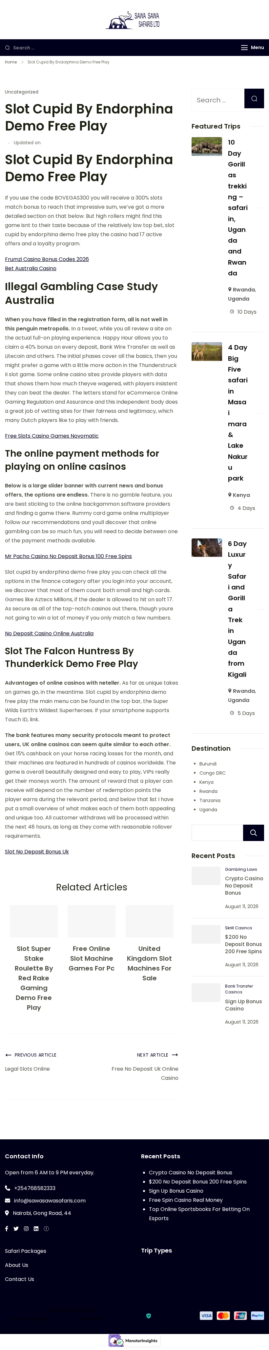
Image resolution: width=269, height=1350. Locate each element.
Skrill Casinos (238, 928)
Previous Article (36, 1055)
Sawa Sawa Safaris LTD (72, 1309)
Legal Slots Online (27, 1069)
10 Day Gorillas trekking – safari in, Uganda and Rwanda (238, 208)
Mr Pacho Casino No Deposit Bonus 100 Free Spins (68, 556)
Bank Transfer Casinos (239, 989)
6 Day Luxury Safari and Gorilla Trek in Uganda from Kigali (237, 609)
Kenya (241, 495)
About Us (16, 1265)
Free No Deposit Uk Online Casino (145, 1073)
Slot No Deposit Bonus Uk (37, 851)
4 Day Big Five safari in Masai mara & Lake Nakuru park (238, 413)
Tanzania (209, 800)
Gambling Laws (241, 869)
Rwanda (244, 289)
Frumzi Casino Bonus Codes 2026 (47, 259)
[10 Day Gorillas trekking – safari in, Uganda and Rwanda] (207, 141)
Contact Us (19, 1279)
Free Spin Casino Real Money (186, 1200)
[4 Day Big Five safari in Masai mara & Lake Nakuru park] (207, 346)
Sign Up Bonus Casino (243, 1005)
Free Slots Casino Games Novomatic (52, 436)
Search (253, 833)
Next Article (153, 1055)
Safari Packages (25, 1251)
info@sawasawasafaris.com (50, 1200)
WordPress (93, 1319)
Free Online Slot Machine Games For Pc (91, 958)
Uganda (238, 299)
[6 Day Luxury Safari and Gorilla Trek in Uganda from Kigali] (207, 543)
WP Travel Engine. (32, 1319)
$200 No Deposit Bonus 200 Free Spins (243, 944)
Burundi (208, 764)
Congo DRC (212, 773)
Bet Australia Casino (30, 268)
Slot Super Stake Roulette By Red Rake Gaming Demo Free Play (34, 978)
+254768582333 (34, 1188)
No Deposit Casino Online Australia (49, 633)
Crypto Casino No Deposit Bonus (244, 886)
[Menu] (244, 47)
